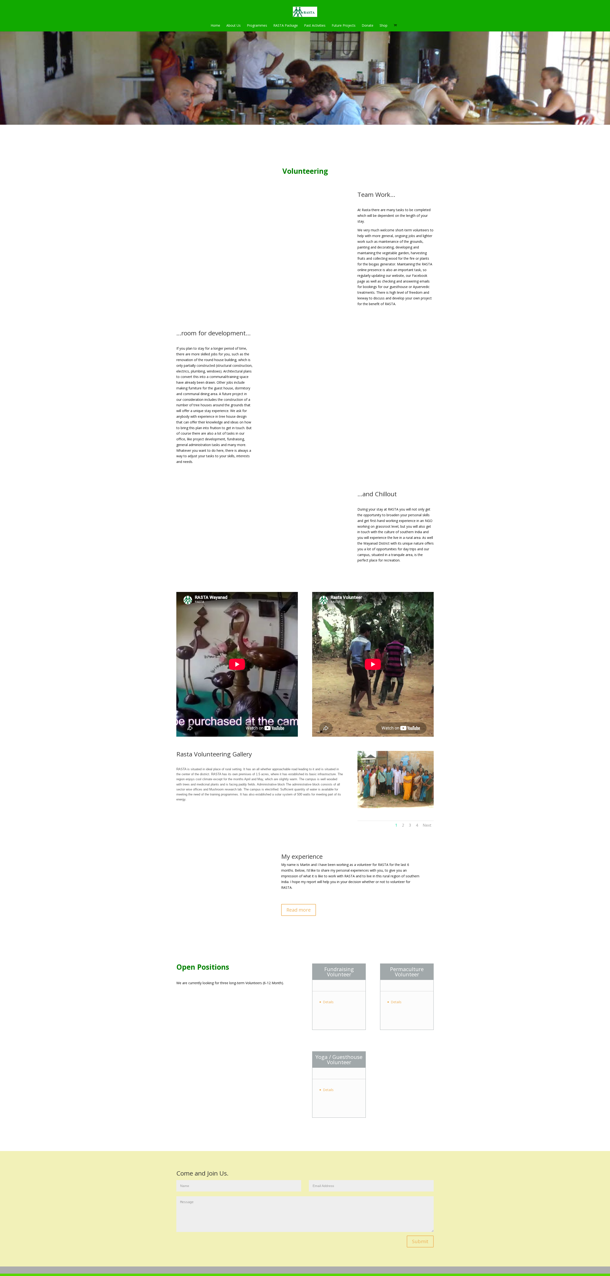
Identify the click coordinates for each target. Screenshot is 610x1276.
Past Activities (314, 25)
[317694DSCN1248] (397, 806)
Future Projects (344, 25)
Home (215, 25)
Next (427, 825)
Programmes (257, 25)
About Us (233, 25)
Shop (383, 25)
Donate (367, 25)
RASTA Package (285, 25)
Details (328, 1002)
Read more (298, 910)
